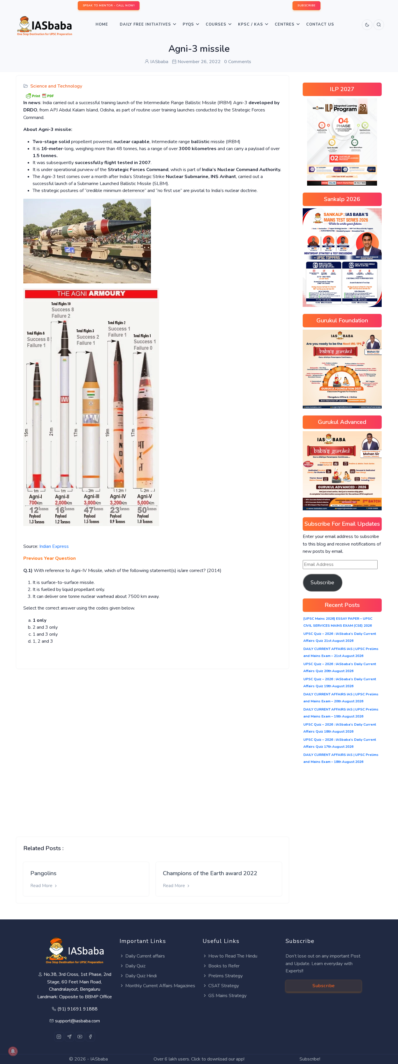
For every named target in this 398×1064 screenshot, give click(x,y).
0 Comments (237, 61)
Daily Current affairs (145, 956)
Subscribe (322, 582)
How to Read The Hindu (232, 956)
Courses (216, 24)
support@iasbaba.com (77, 1021)
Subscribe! (310, 1059)
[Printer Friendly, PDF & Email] (39, 95)
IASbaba (99, 1059)
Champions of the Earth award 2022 (210, 873)
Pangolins (43, 873)
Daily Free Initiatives (145, 24)
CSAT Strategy (223, 986)
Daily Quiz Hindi (141, 976)
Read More (42, 886)
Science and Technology (56, 86)
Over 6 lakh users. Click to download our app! (199, 1059)
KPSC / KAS (250, 24)
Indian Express (54, 546)
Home (102, 24)
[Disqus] (152, 748)
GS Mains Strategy (227, 995)
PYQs (188, 24)
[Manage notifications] (12, 1051)
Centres (285, 24)
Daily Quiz (135, 966)
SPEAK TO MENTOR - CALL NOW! (109, 5)
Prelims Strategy (225, 976)
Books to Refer (223, 966)
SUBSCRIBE (306, 5)
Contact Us (320, 24)
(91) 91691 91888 (77, 1009)
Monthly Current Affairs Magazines (160, 986)
